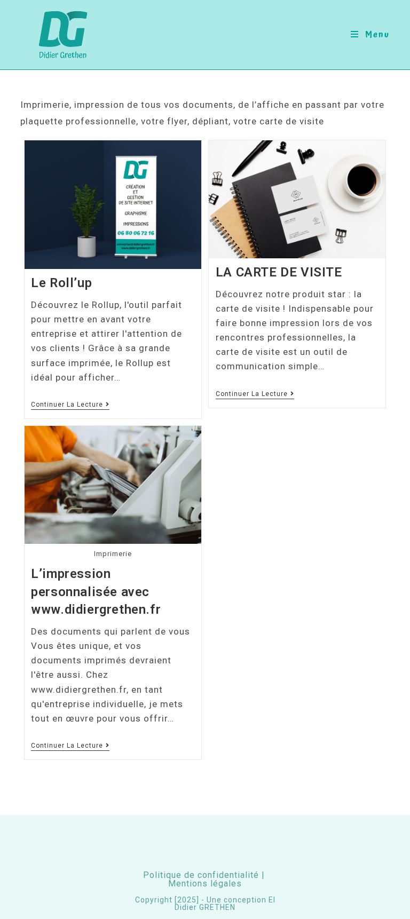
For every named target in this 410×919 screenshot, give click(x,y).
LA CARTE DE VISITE (279, 272)
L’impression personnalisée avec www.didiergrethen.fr (96, 591)
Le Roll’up (61, 282)
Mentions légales (205, 883)
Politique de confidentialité (201, 875)
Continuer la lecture (70, 404)
